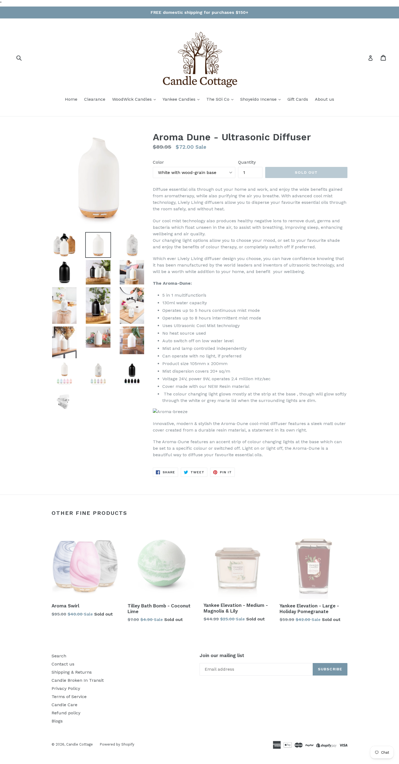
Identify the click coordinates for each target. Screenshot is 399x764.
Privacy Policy (66, 688)
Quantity (247, 162)
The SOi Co (218, 99)
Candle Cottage (79, 744)
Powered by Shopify (117, 744)
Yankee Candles (180, 99)
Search (59, 655)
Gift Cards (297, 99)
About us (324, 99)
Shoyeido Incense (259, 99)
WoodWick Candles (132, 99)
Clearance (94, 99)
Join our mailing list (221, 655)
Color (158, 162)
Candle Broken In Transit (78, 680)
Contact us (63, 664)
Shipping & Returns (72, 672)
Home (71, 99)
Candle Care (64, 704)
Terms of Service (69, 696)
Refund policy (66, 712)
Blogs (57, 721)
